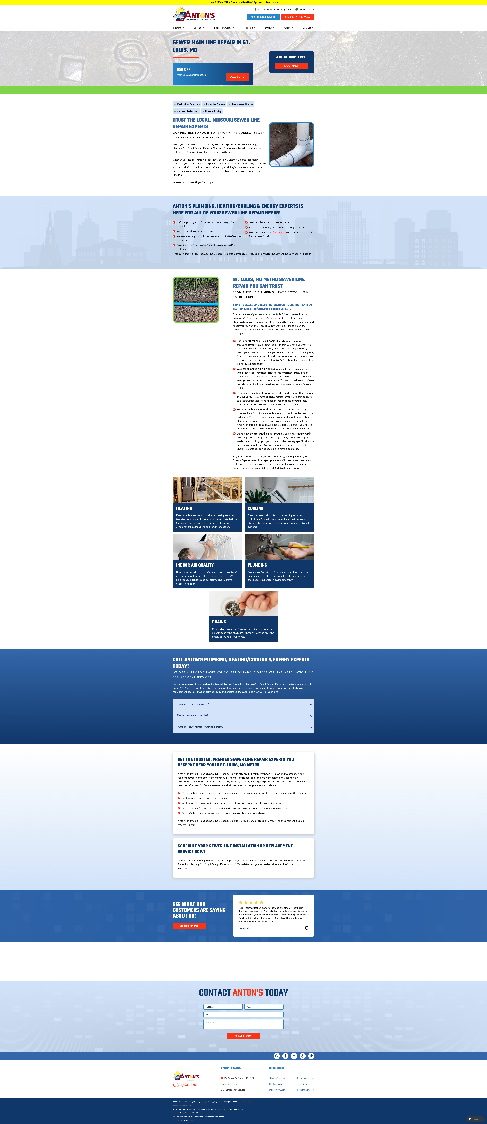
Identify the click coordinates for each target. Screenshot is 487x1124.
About (287, 27)
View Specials (238, 77)
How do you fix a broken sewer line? (193, 704)
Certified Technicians (188, 111)
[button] (263, 17)
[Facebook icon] (285, 1056)
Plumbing (248, 27)
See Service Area (229, 1084)
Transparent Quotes (242, 104)
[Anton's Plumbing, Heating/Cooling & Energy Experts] (194, 13)
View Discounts (306, 9)
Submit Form (243, 1036)
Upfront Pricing (213, 111)
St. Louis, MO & (274, 9)
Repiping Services (305, 1089)
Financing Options (215, 104)
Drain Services (304, 1084)
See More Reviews (189, 926)
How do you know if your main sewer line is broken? (200, 727)
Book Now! (291, 66)
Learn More (272, 2)
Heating (177, 27)
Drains (268, 27)
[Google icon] (277, 1056)
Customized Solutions (188, 104)
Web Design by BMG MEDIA (184, 1120)
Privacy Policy (248, 1102)
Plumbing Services (305, 1078)
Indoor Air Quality (222, 27)
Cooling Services (277, 1084)
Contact (307, 27)
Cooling (197, 27)
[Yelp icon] (303, 1056)
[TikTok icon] (311, 1056)
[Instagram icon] (294, 1056)
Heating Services (277, 1078)
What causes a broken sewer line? (192, 715)
